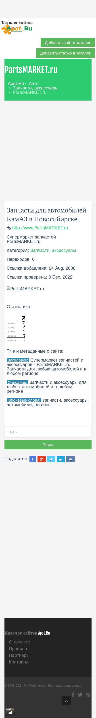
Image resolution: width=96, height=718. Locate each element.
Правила (18, 648)
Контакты (18, 661)
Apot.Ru (16, 83)
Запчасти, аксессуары (35, 87)
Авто (34, 83)
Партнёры (19, 655)
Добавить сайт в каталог (68, 42)
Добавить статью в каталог (65, 53)
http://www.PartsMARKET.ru (40, 227)
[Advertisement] (48, 150)
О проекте (19, 641)
